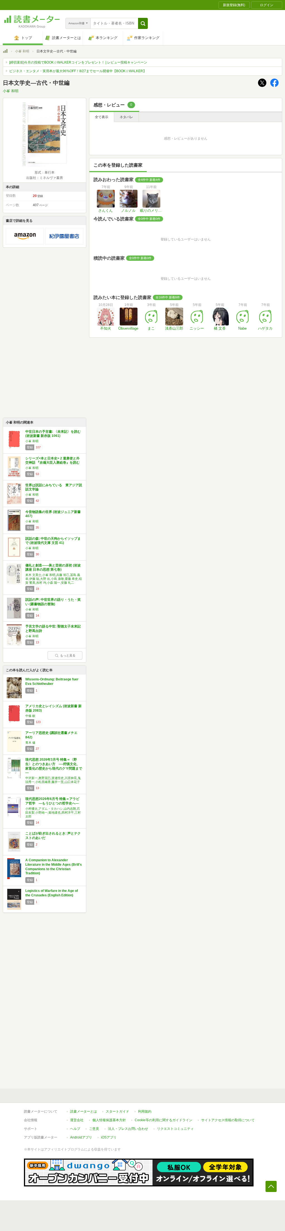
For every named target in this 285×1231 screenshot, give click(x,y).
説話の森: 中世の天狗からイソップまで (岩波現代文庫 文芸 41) (53, 541)
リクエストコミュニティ (175, 1128)
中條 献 (30, 715)
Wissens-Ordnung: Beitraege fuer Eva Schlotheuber (51, 681)
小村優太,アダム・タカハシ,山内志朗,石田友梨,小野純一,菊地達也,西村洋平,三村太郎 (53, 812)
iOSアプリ (109, 1137)
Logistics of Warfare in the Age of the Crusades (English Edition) (51, 893)
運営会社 (76, 1120)
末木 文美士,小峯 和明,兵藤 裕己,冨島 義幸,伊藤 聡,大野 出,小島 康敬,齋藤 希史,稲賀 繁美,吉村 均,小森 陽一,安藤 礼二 (53, 578)
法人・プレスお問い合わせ (128, 1128)
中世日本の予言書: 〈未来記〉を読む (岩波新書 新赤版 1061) (53, 434)
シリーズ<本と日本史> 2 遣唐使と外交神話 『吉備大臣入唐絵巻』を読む (52, 460)
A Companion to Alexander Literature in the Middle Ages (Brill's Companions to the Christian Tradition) (53, 866)
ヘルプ (75, 1128)
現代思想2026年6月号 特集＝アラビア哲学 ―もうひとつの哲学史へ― (52, 801)
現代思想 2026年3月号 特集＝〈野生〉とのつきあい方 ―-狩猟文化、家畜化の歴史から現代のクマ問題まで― (53, 766)
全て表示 (101, 117)
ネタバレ (126, 117)
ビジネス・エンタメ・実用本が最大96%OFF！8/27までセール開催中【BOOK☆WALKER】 (77, 71)
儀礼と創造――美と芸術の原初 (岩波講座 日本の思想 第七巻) (53, 567)
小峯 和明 (22, 51)
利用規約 (144, 1111)
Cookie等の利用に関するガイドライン (163, 1120)
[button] (143, 23)
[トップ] (5, 52)
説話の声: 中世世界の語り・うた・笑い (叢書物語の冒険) (53, 602)
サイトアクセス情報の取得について (228, 1120)
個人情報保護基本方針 (109, 1120)
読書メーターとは (83, 1111)
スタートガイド (117, 1111)
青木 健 (30, 742)
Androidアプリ (81, 1137)
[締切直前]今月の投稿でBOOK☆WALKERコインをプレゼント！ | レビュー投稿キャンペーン (78, 62)
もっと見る (67, 655)
